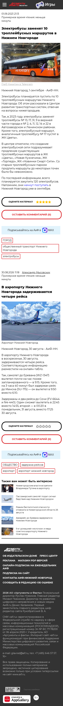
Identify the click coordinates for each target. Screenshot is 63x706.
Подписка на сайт (16, 573)
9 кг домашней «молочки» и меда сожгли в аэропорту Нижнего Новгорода (33, 531)
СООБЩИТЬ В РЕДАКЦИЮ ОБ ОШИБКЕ (28, 582)
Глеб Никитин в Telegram (17, 84)
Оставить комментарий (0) (31, 214)
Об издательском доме (20, 555)
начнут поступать (36, 185)
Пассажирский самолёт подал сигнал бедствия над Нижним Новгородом (36, 497)
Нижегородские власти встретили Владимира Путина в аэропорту (34, 487)
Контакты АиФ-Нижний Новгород (27, 577)
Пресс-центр (48, 555)
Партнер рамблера (32, 690)
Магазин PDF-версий (33, 560)
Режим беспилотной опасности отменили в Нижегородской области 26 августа (37, 510)
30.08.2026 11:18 (10, 272)
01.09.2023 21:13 (10, 13)
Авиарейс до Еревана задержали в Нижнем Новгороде (34, 519)
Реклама (9, 560)
